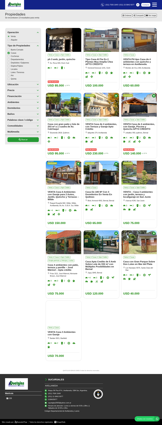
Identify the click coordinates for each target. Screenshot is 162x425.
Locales (14, 69)
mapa (154, 15)
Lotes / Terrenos (17, 72)
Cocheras (15, 56)
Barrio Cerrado (17, 50)
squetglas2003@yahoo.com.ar (59, 403)
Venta (13, 36)
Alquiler (14, 40)
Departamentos (17, 59)
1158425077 (52, 399)
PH (12, 76)
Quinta (13, 79)
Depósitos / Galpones (20, 63)
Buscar (24, 139)
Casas (13, 53)
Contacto (145, 5)
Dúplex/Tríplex (17, 66)
